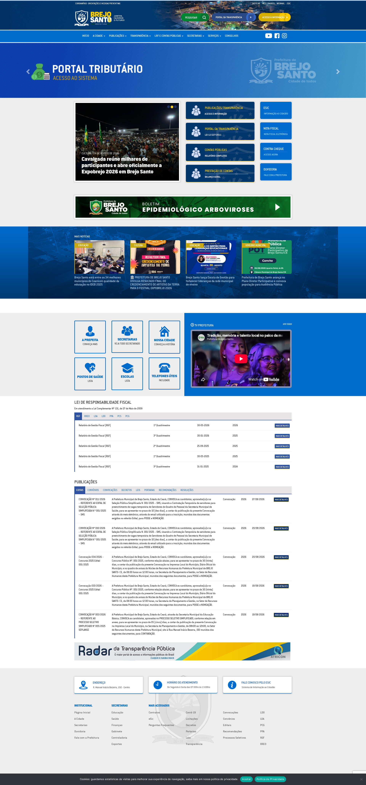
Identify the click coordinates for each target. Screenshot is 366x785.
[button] (27, 70)
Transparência (139, 35)
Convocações (230, 712)
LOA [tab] (95, 416)
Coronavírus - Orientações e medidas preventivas (97, 3)
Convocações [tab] (110, 490)
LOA (262, 718)
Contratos (154, 712)
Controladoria (119, 737)
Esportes (117, 744)
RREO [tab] (87, 416)
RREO (263, 744)
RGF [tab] (78, 416)
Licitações (192, 718)
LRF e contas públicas (168, 35)
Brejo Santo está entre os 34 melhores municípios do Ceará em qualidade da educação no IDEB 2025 (97, 281)
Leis (188, 737)
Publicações (117, 35)
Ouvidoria (79, 731)
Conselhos (231, 35)
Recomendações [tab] (167, 490)
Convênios (229, 718)
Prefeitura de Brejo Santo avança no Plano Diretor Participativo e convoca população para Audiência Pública (264, 281)
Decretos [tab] (126, 490)
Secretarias (194, 35)
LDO (262, 712)
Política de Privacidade (270, 779)
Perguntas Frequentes (161, 725)
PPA (262, 731)
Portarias (191, 731)
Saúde (115, 718)
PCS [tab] (119, 416)
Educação (117, 712)
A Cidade (98, 35)
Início (85, 35)
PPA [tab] (111, 416)
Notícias (256, 3)
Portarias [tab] (149, 490)
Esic (289, 3)
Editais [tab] (79, 490)
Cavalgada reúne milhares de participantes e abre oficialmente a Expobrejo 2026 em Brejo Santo (114, 165)
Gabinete (117, 731)
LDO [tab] (103, 416)
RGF (262, 737)
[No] (361, 779)
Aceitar (246, 779)
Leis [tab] (138, 490)
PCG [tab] (127, 416)
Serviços (213, 35)
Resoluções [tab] (187, 490)
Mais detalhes (282, 425)
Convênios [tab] (93, 490)
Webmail (281, 3)
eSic (151, 718)
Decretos (191, 725)
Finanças (117, 725)
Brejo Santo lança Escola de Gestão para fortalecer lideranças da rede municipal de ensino (210, 281)
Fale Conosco (268, 3)
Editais (227, 725)
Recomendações (232, 731)
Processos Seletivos (234, 737)
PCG (262, 725)
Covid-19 (191, 712)
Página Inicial (82, 712)
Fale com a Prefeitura (86, 737)
